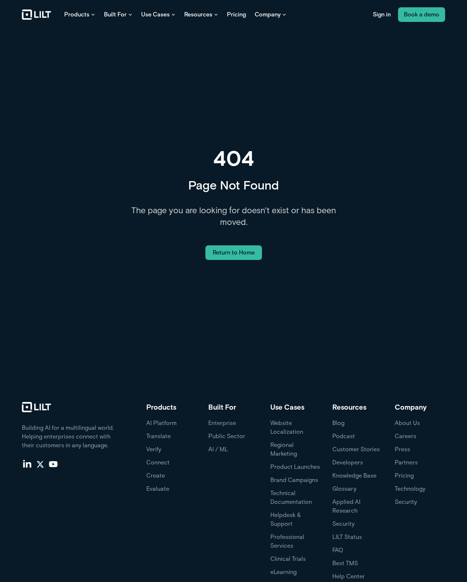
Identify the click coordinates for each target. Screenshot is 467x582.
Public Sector (226, 436)
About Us (407, 423)
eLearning (283, 571)
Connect (158, 462)
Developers (347, 462)
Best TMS (345, 563)
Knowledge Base (354, 475)
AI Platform (161, 423)
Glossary (344, 488)
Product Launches (295, 466)
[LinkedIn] (27, 464)
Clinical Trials (288, 558)
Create (155, 475)
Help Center (348, 576)
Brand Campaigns (294, 479)
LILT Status (347, 536)
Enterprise (222, 423)
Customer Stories (356, 449)
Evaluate (157, 488)
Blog (338, 423)
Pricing (236, 14)
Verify (153, 449)
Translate (158, 436)
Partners (406, 462)
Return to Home (234, 252)
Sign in (382, 14)
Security (343, 523)
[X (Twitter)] (40, 464)
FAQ (337, 550)
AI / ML (218, 449)
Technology (410, 488)
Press (402, 449)
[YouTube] (53, 464)
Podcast (343, 436)
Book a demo (421, 14)
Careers (405, 436)
